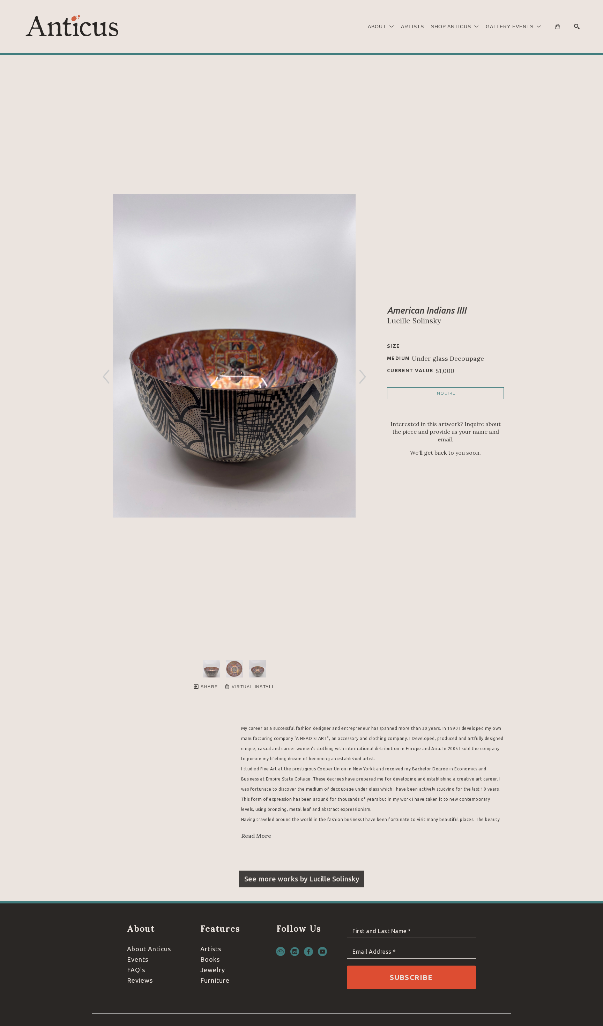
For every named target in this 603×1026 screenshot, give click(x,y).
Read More (256, 835)
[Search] (577, 26)
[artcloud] (280, 951)
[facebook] (308, 951)
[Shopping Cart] (557, 26)
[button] (381, 26)
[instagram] (294, 951)
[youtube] (322, 951)
